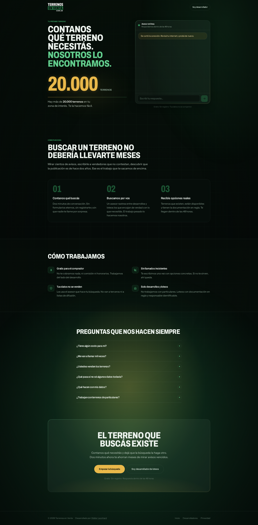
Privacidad (205, 518)
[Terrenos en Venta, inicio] (55, 7)
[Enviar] (204, 98)
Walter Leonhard (99, 518)
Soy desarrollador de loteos (145, 469)
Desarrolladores (190, 518)
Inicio (177, 518)
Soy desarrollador (200, 7)
